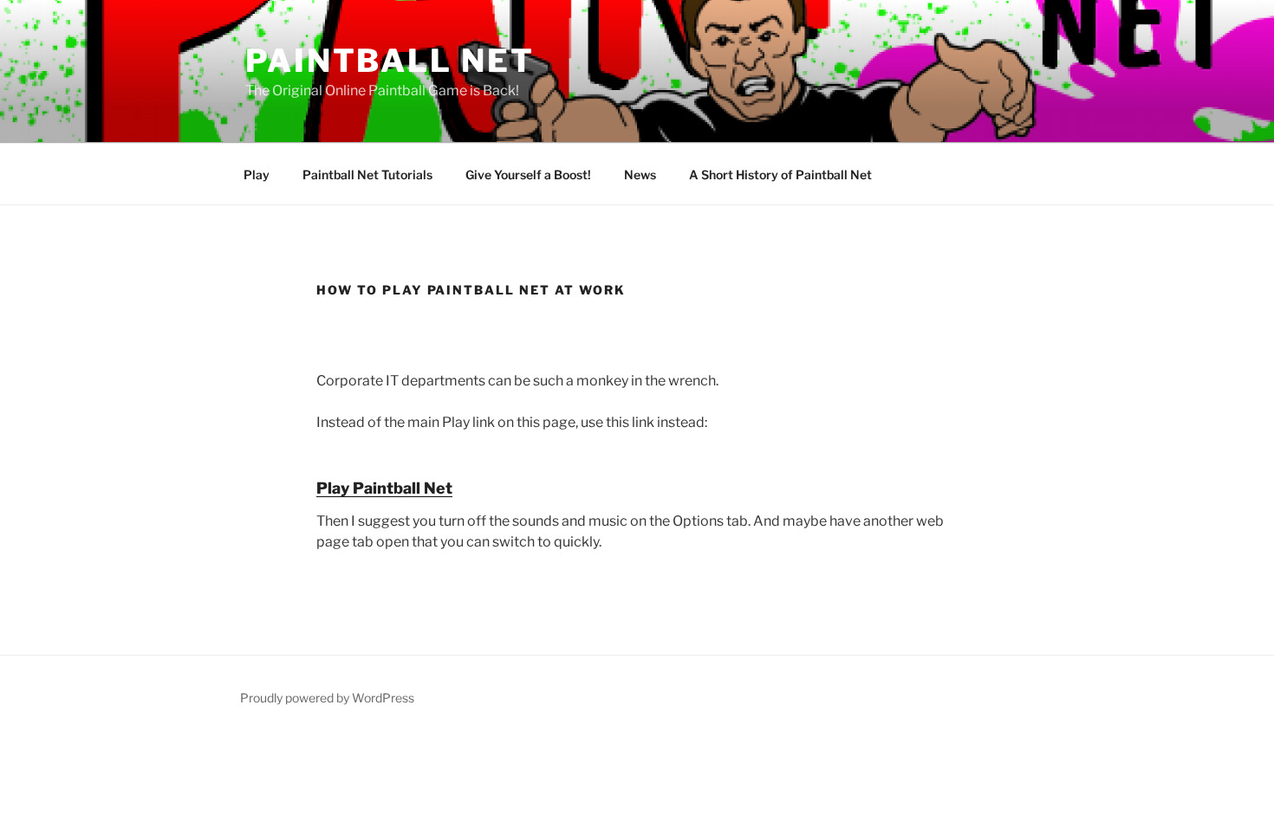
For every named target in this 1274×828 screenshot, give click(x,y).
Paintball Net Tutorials (367, 174)
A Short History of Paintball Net (780, 174)
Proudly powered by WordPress (327, 697)
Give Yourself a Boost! (528, 174)
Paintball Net (389, 61)
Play (257, 174)
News (640, 174)
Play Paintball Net (384, 488)
